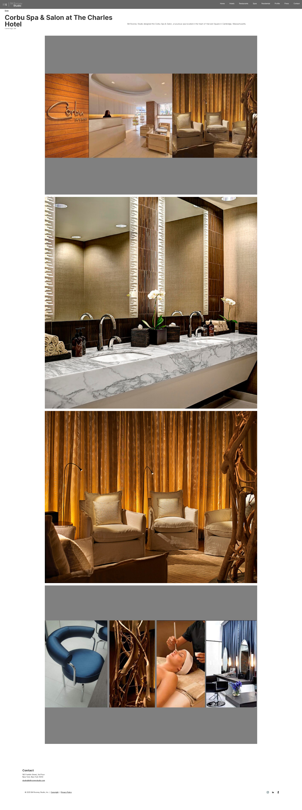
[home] (12, 4)
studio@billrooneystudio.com (33, 780)
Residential (266, 3)
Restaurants (243, 3)
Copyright (54, 792)
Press (287, 3)
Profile (277, 3)
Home (222, 3)
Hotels (231, 3)
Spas (255, 3)
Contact (297, 3)
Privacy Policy (66, 792)
